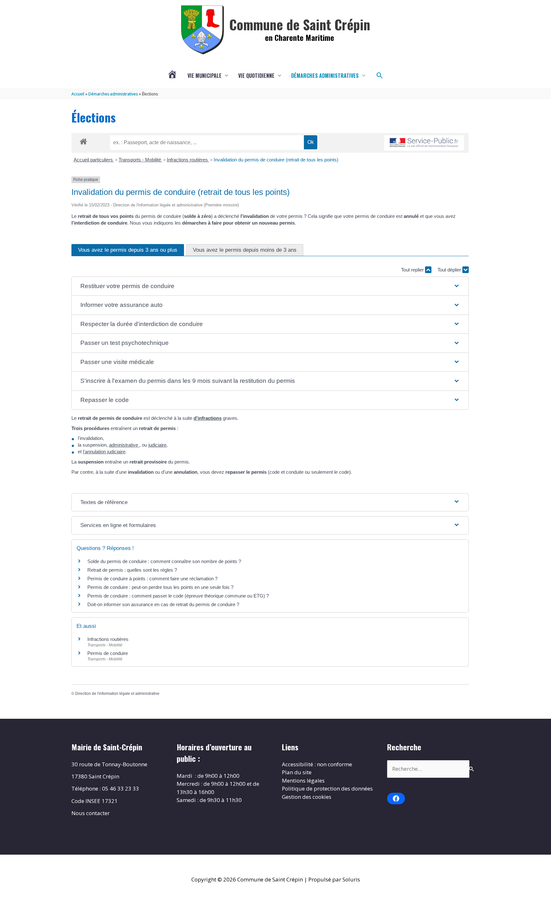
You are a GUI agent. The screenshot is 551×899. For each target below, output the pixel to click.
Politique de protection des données (327, 788)
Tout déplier (449, 269)
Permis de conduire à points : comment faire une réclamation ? (152, 578)
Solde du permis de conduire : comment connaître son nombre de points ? (164, 561)
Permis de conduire (107, 653)
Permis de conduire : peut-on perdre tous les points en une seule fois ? (160, 587)
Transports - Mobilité (140, 159)
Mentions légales (303, 780)
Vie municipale (204, 75)
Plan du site (297, 772)
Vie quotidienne (256, 75)
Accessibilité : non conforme (317, 764)
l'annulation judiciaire (104, 451)
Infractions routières (188, 159)
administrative (124, 445)
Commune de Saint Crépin (299, 24)
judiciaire (157, 445)
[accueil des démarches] (83, 140)
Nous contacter (90, 813)
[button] (380, 75)
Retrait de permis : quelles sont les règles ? (132, 570)
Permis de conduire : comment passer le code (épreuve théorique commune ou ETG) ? (178, 595)
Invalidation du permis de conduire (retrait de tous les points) (276, 159)
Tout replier (413, 269)
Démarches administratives (325, 75)
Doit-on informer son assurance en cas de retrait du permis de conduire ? (163, 604)
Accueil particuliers (94, 159)
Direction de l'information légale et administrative (117, 693)
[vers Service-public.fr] (424, 143)
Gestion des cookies (306, 796)
